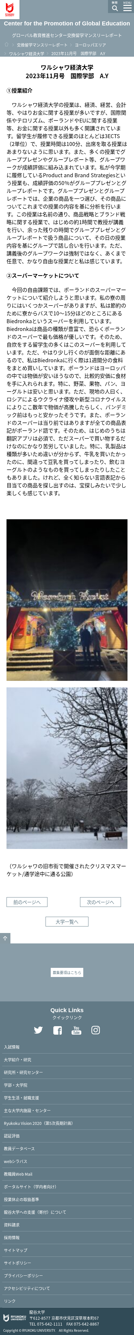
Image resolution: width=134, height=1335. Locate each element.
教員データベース (19, 1148)
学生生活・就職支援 (21, 1097)
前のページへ (27, 901)
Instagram (96, 1030)
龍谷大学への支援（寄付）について (35, 1212)
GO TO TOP (5, 938)
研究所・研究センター (23, 1072)
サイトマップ (15, 1250)
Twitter (38, 1030)
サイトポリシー (17, 1263)
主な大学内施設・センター (27, 1110)
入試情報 (12, 1047)
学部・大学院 (15, 1085)
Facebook (57, 1030)
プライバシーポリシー (23, 1275)
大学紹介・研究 (17, 1059)
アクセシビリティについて (27, 1288)
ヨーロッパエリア (90, 45)
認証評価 (12, 1136)
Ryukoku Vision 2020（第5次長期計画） (39, 1123)
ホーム (6, 44)
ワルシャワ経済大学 (26, 53)
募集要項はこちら (67, 972)
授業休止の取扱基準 (21, 1199)
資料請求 (12, 1224)
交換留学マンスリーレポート (42, 45)
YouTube (77, 1030)
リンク (10, 1301)
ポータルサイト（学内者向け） (31, 1186)
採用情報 (12, 1237)
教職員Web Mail (18, 1174)
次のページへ (100, 901)
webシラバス (15, 1161)
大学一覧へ (67, 921)
